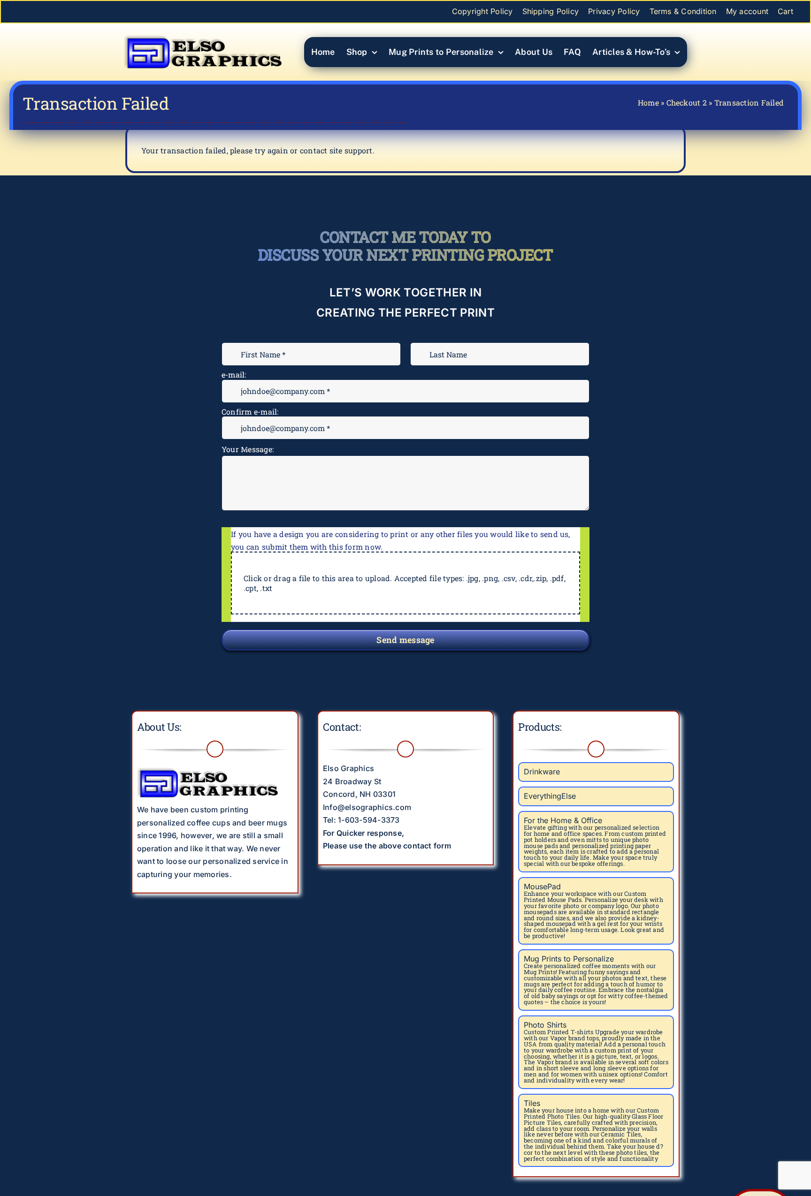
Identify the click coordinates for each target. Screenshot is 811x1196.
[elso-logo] (203, 33)
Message (240, 444)
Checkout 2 (686, 102)
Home (648, 102)
